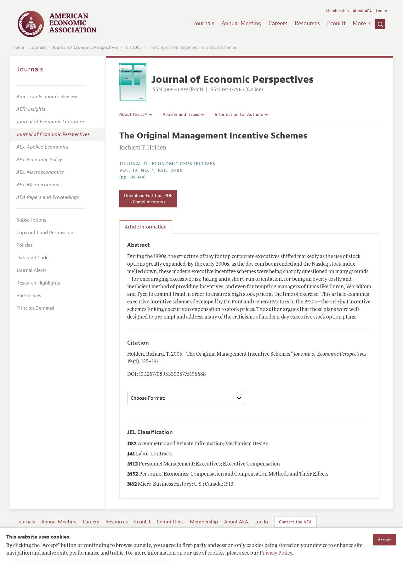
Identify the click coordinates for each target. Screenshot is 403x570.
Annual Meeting (242, 23)
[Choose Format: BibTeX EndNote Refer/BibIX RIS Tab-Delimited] (186, 398)
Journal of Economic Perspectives (85, 47)
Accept (384, 540)
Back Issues (28, 295)
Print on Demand (35, 308)
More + (362, 23)
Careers (278, 23)
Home (18, 47)
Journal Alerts (31, 270)
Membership (337, 11)
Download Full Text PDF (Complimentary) (148, 199)
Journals (204, 23)
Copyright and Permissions (46, 232)
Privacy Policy (276, 553)
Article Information (146, 227)
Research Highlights (38, 283)
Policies (24, 245)
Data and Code (32, 258)
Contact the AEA (295, 522)
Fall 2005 (133, 47)
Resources (307, 23)
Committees (170, 522)
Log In (381, 11)
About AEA (362, 11)
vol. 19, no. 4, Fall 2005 (151, 170)
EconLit (336, 23)
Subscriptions (31, 220)
